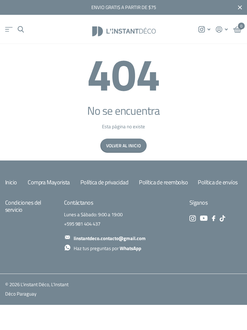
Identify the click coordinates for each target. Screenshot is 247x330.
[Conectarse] (222, 29)
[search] (21, 29)
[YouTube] (203, 218)
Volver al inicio (123, 145)
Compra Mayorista (48, 182)
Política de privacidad (104, 182)
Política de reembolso (163, 182)
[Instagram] (192, 218)
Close (240, 7)
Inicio (11, 182)
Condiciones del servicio (23, 206)
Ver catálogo (9, 29)
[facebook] (213, 218)
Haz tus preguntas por (107, 248)
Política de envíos (217, 182)
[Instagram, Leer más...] (204, 29)
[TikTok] (222, 218)
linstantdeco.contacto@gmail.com (110, 238)
